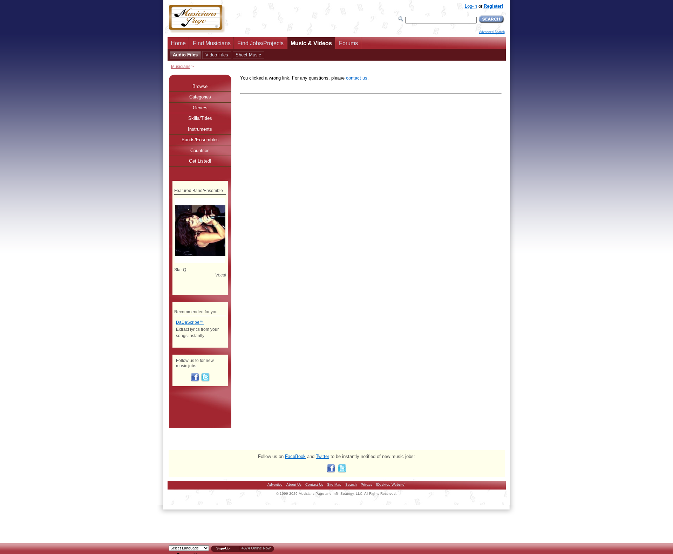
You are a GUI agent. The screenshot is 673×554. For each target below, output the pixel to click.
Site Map (334, 484)
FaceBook (295, 456)
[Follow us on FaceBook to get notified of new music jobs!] (195, 380)
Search (351, 484)
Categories (200, 97)
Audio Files (185, 54)
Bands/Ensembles (200, 139)
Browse (200, 86)
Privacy (366, 484)
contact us (356, 78)
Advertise (275, 484)
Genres (200, 107)
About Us (293, 484)
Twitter (322, 456)
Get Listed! (200, 161)
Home (178, 43)
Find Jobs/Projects (260, 43)
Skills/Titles (200, 118)
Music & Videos (311, 43)
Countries (200, 150)
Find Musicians (212, 43)
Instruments (200, 129)
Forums (348, 43)
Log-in (471, 6)
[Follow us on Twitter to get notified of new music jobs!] (205, 380)
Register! (493, 6)
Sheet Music (248, 54)
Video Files (216, 54)
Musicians (180, 66)
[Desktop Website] (391, 484)
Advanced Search (492, 32)
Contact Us (314, 484)
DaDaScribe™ (190, 322)
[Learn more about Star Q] (200, 261)
